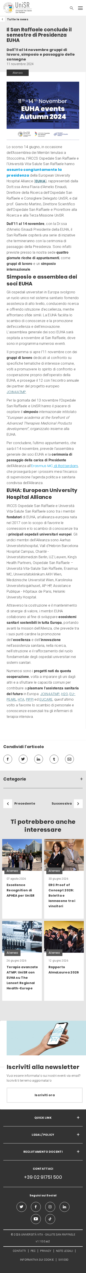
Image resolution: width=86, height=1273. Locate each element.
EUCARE (45, 699)
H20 (64, 693)
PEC (33, 1250)
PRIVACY (45, 1250)
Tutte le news (17, 19)
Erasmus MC (54, 465)
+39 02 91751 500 (43, 1177)
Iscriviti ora (45, 1095)
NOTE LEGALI (64, 1250)
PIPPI (30, 699)
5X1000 (63, 1259)
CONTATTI (19, 1250)
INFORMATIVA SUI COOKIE (37, 1259)
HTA (21, 699)
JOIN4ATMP (16, 391)
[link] (22, 879)
